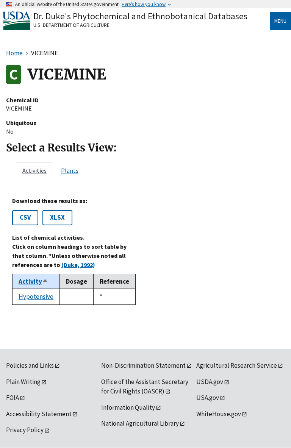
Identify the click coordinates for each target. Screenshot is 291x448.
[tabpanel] (145, 251)
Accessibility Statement (39, 414)
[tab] (34, 170)
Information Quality (128, 407)
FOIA (12, 397)
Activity (33, 281)
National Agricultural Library (140, 423)
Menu (280, 20)
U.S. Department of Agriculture (71, 25)
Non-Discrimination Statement (143, 365)
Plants (69, 170)
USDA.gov (209, 382)
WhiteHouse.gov (218, 414)
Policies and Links (30, 365)
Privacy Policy (25, 430)
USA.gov (207, 397)
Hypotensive (36, 296)
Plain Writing (23, 382)
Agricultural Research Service (236, 365)
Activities (34, 170)
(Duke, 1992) (78, 264)
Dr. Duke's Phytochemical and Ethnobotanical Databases (140, 16)
